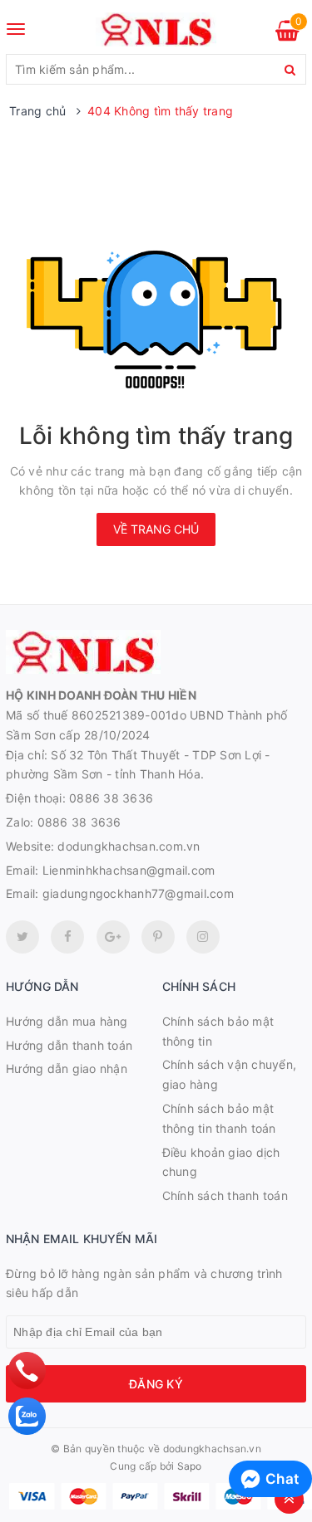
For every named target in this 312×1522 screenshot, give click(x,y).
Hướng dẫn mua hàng (67, 1021)
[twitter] (22, 937)
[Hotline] (27, 1370)
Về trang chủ (156, 529)
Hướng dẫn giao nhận (66, 1068)
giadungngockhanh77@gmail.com (138, 893)
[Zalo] (27, 1416)
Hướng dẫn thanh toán (69, 1045)
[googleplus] (113, 937)
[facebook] (67, 937)
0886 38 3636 (111, 798)
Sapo (189, 1466)
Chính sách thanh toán (225, 1195)
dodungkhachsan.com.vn (128, 846)
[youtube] (158, 937)
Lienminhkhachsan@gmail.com (128, 870)
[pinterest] (203, 937)
